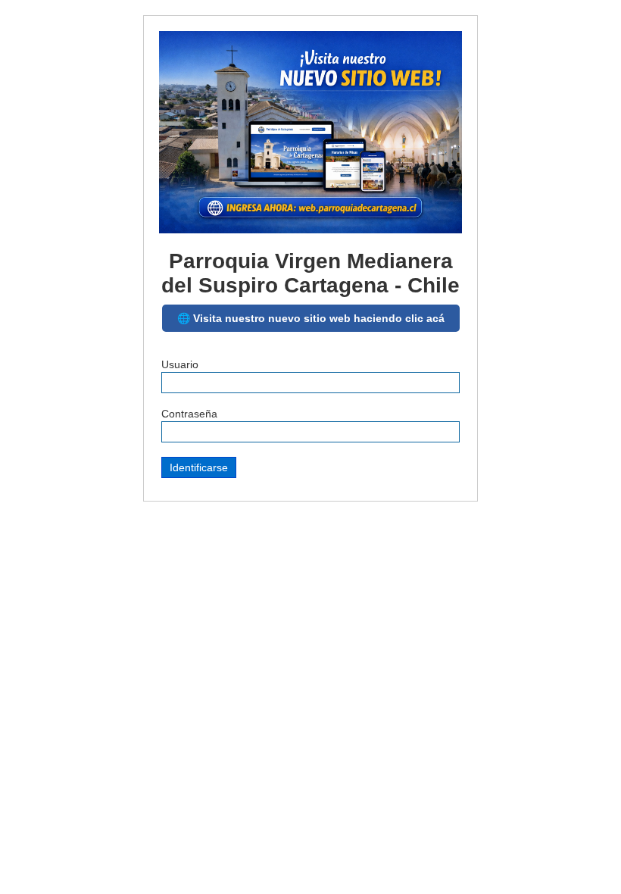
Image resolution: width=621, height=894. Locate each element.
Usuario (179, 364)
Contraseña (189, 414)
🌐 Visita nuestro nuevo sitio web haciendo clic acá (311, 318)
